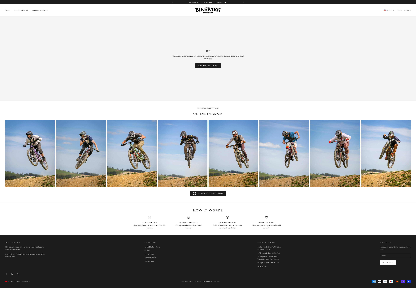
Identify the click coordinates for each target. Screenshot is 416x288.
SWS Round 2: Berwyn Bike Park (269, 253)
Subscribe (388, 262)
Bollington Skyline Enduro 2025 (268, 263)
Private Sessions (40, 10)
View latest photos (140, 225)
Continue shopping (208, 65)
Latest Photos (21, 10)
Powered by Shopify (211, 281)
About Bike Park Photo (152, 247)
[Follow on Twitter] (12, 274)
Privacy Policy (149, 254)
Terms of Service (150, 258)
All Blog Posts (262, 266)
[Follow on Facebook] (6, 274)
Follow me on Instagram (210, 193)
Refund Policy (149, 261)
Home (7, 10)
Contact (147, 251)
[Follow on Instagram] (17, 274)
